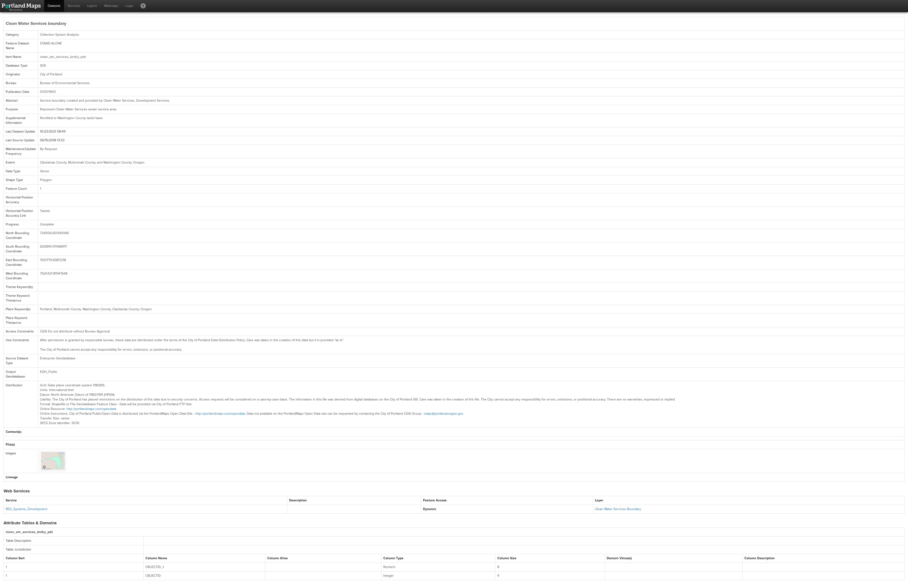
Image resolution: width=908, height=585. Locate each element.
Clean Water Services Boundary (618, 509)
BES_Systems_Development (26, 509)
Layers (92, 6)
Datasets (54, 6)
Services (74, 6)
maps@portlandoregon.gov (443, 414)
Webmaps (111, 6)
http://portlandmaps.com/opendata (91, 409)
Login (129, 6)
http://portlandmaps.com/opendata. (220, 414)
